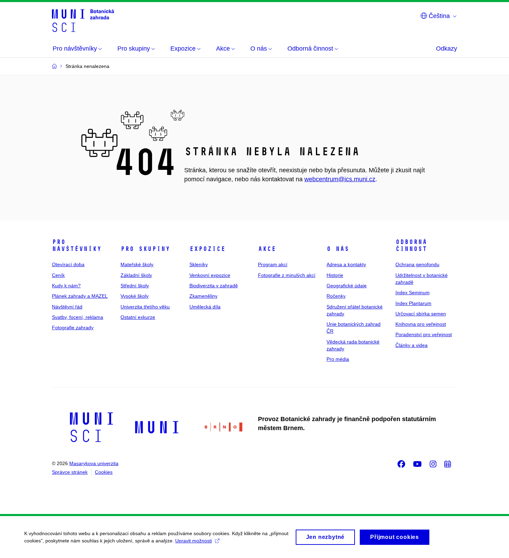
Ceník (58, 275)
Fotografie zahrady (72, 327)
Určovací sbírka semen (420, 313)
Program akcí (272, 264)
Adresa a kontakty (346, 264)
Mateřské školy (136, 264)
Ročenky (336, 296)
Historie (335, 275)
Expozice (207, 249)
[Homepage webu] (83, 20)
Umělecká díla (205, 306)
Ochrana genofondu (417, 264)
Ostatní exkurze (137, 317)
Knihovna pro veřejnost (420, 324)
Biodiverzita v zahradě (213, 285)
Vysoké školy (134, 296)
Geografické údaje (347, 285)
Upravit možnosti (193, 540)
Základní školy (136, 275)
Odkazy (446, 48)
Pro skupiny (145, 249)
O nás (338, 249)
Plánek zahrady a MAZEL (80, 296)
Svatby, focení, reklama (77, 317)
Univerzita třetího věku (145, 306)
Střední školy (134, 285)
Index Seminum (412, 292)
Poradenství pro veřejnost (423, 334)
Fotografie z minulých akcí (286, 275)
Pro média (338, 359)
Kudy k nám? (66, 285)
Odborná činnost (411, 245)
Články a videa (411, 345)
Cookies (104, 472)
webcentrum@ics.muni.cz (339, 179)
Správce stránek (70, 472)
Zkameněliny (203, 296)
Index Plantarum (413, 303)
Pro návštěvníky (76, 245)
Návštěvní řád (67, 306)
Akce (267, 249)
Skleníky (198, 264)
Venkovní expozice (209, 275)
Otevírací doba (68, 264)
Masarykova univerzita (93, 463)
